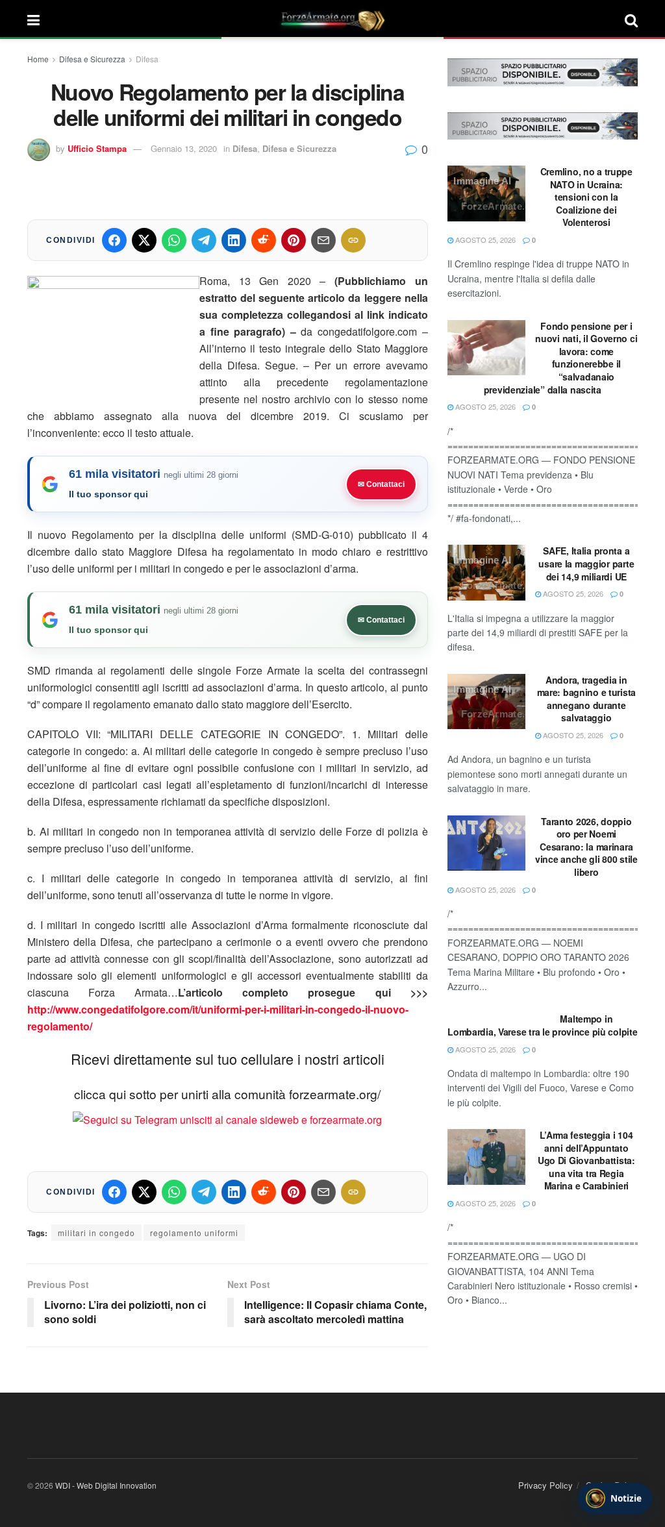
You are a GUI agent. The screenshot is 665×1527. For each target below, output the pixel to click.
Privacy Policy (545, 1485)
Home (38, 58)
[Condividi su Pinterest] (293, 240)
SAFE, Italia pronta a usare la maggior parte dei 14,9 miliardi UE (586, 563)
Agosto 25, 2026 (484, 239)
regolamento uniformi (194, 1232)
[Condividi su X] (144, 240)
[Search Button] (631, 19)
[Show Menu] (33, 19)
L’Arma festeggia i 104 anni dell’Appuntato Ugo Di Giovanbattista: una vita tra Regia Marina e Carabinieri (586, 1160)
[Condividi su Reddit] (263, 240)
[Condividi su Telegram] (204, 240)
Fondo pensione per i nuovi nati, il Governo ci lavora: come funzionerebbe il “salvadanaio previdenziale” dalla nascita (561, 357)
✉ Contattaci (381, 484)
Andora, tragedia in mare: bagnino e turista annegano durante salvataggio (586, 699)
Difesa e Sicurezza (92, 58)
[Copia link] (353, 240)
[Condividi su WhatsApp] (174, 240)
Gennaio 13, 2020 (184, 148)
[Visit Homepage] (332, 19)
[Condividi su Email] (323, 240)
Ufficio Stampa (97, 148)
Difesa (147, 58)
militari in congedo (96, 1232)
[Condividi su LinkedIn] (233, 240)
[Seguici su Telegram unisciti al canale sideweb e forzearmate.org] (227, 1118)
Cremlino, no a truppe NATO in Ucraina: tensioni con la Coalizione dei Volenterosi (586, 197)
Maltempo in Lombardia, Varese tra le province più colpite (542, 1025)
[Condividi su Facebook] (114, 240)
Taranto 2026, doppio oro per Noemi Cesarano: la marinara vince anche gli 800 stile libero (586, 846)
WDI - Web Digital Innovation (106, 1485)
